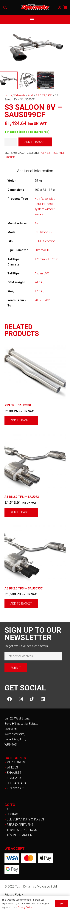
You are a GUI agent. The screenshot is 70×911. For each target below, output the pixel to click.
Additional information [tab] (35, 171)
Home (8, 95)
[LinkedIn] (43, 699)
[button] (5, 7)
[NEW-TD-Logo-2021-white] (35, 7)
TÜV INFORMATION (19, 835)
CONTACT (13, 814)
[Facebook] (9, 699)
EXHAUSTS (14, 772)
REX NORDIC (15, 788)
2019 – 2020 (43, 300)
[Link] (59, 7)
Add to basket (35, 142)
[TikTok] (32, 699)
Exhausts (19, 95)
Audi (30, 95)
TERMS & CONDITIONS (22, 830)
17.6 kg (39, 291)
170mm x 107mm (46, 259)
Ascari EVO (42, 273)
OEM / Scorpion (45, 241)
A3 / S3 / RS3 (44, 95)
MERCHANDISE (17, 762)
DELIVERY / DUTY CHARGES (25, 819)
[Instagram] (20, 699)
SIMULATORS (15, 778)
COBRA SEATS (16, 783)
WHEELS (12, 767)
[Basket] (65, 7)
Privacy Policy (13, 894)
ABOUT (11, 809)
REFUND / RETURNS (20, 824)
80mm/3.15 (42, 250)
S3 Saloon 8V (43, 232)
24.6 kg (39, 282)
